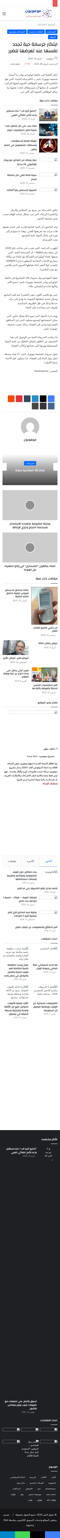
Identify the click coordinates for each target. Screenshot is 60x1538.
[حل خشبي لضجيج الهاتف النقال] (44, 606)
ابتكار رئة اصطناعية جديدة (30, 470)
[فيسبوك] (51, 398)
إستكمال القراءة (50, 783)
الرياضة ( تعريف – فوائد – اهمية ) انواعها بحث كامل (20, 899)
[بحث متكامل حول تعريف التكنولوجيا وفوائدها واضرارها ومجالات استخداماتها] (48, 876)
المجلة (53, 37)
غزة (38, 1488)
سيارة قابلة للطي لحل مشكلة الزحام (22, 177)
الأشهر (48, 861)
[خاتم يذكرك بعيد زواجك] (30, 1448)
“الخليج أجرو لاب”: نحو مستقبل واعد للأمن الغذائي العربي (21, 113)
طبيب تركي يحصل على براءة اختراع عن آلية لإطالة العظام (16, 673)
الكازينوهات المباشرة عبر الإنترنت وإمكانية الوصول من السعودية (45, 1007)
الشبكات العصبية (37, 1483)
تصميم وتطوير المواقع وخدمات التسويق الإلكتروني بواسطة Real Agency (29, 1520)
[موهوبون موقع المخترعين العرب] (38, 13)
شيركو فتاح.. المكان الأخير (16, 658)
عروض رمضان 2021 (48, 643)
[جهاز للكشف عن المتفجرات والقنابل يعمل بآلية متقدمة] (30, 1433)
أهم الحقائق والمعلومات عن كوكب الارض (36, 927)
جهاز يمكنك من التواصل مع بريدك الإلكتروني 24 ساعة (20, 162)
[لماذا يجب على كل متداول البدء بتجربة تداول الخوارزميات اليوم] (48, 130)
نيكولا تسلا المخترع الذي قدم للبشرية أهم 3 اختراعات (22, 914)
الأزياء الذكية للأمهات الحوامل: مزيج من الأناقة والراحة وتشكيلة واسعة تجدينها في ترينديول (16, 1008)
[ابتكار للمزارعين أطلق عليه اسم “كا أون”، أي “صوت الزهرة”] (11, 1449)
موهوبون (49, 58)
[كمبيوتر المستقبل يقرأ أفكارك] (48, 194)
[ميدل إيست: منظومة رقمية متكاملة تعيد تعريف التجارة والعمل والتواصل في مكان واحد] (15, 954)
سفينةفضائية (50, 1488)
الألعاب (43, 1477)
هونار (30, 1500)
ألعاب (53, 1477)
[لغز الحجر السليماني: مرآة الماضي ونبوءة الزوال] (45, 954)
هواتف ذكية (51, 1500)
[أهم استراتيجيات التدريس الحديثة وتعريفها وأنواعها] (44, 674)
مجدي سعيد (51, 1494)
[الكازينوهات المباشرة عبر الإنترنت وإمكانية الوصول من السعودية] (45, 992)
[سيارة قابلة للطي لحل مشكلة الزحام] (48, 179)
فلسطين (29, 1488)
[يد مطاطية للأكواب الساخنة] (11, 1433)
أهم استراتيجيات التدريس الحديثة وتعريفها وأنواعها (45, 687)
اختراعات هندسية (17, 31)
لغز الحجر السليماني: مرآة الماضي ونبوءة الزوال (45, 967)
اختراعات (41, 24)
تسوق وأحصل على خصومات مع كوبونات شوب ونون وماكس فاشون (21, 1405)
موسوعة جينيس (34, 1494)
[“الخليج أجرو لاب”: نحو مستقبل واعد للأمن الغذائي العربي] (48, 115)
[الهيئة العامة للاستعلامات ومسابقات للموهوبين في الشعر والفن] (48, 146)
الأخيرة (30, 861)
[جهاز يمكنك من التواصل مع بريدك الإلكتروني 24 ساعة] (48, 164)
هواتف (13, 1494)
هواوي (39, 1500)
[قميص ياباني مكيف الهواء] (49, 1447)
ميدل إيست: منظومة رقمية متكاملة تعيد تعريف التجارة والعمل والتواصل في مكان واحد (16, 970)
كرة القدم (17, 1488)
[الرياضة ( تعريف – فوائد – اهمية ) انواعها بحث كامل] (48, 902)
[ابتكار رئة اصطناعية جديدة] (49, 1433)
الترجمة (33, 1477)
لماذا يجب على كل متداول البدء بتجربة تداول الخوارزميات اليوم (21, 128)
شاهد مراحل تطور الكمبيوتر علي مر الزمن (37, 888)
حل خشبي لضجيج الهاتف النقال (46, 629)
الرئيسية (52, 24)
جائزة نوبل (20, 1483)
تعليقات (12, 861)
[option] (30, 466)
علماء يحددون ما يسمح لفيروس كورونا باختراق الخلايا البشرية (17, 593)
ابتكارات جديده (36, 31)
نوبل (22, 1494)
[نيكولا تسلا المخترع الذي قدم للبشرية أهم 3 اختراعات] (48, 917)
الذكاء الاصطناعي (17, 1477)
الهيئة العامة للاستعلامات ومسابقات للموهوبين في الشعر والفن (20, 145)
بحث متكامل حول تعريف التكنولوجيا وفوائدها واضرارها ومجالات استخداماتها (22, 875)
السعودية (52, 1483)
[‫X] (43, 398)
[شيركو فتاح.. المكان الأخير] (15, 647)
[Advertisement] (30, 820)
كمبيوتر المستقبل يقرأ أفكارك (22, 190)
